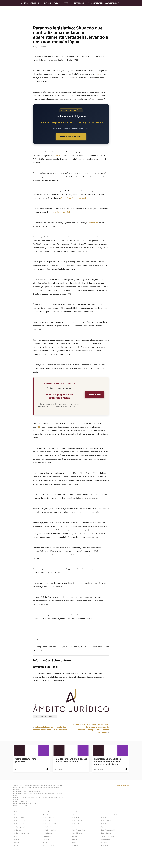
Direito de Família (77, 821)
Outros (45, 842)
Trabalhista (75, 845)
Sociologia (103, 842)
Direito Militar (104, 827)
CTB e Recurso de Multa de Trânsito (111, 815)
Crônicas (74, 815)
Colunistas (46, 815)
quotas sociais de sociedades (60, 212)
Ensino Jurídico (47, 836)
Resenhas (75, 842)
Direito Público (47, 833)
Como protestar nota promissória (25, 760)
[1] (39, 427)
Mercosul (74, 839)
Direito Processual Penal (21, 833)
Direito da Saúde (48, 821)
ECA (15, 836)
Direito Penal (18, 830)
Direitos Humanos (106, 833)
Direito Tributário (77, 833)
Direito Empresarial (20, 827)
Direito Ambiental (48, 818)
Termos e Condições (122, 785)
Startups (16, 845)
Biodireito (75, 812)
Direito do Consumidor (50, 824)
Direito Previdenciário (49, 830)
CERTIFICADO (79, 3)
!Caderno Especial (19, 812)
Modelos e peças (105, 839)
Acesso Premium (48, 812)
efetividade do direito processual (73, 198)
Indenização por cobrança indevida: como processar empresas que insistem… (107, 761)
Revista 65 (52, 716)
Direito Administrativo (21, 818)
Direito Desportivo (19, 824)
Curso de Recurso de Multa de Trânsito (103, 3)
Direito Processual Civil (107, 830)
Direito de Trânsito (106, 821)
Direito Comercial (40, 716)
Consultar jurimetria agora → (71, 136)
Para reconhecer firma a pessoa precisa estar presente (71, 760)
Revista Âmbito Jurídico (30, 3)
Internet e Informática (107, 836)
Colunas (16, 815)
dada (97, 74)
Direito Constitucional (20, 821)
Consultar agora (94, 394)
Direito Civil (75, 818)
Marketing (46, 839)
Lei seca (16, 839)
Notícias (47, 3)
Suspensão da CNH (49, 845)
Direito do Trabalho (78, 824)
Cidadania (103, 812)
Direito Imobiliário (48, 827)
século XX (57, 155)
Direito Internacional (78, 827)
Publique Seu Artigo (62, 3)
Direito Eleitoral (105, 824)
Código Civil (93, 223)
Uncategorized (105, 845)
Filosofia (74, 836)
